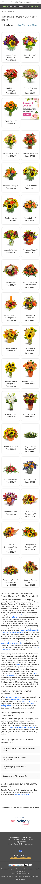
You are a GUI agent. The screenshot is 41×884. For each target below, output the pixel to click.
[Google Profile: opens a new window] (20, 851)
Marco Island (25, 794)
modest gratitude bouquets (29, 630)
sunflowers (14, 617)
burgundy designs (27, 701)
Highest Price (20, 25)
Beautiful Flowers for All (21, 2)
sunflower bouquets (18, 699)
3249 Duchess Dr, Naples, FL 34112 (20, 840)
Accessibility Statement (31, 876)
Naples (17, 794)
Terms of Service (6, 876)
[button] (36, 879)
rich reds (35, 673)
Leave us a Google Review (20, 858)
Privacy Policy (18, 876)
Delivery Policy (20, 879)
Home (3, 11)
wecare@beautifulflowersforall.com (20, 844)
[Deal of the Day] (30, 111)
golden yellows (9, 675)
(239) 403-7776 (20, 842)
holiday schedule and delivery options (22, 727)
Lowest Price (32, 25)
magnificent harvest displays (13, 632)
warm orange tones (18, 615)
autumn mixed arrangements (11, 643)
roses (18, 664)
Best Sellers (8, 25)
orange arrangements (13, 697)
